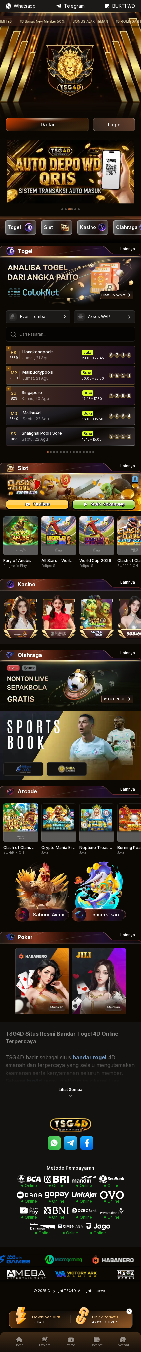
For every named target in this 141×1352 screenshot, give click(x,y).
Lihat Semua (70, 1089)
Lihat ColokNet (113, 295)
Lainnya (127, 248)
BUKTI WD (123, 6)
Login (114, 124)
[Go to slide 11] (80, 452)
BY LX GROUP (114, 699)
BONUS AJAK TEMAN (64, 21)
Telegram (74, 6)
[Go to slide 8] (70, 452)
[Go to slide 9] (74, 452)
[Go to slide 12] (84, 452)
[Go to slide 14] (90, 452)
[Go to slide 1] (62, 209)
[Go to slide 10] (77, 452)
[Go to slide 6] (64, 452)
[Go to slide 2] (66, 209)
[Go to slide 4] (73, 209)
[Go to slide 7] (67, 452)
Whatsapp (25, 6)
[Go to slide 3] (69, 209)
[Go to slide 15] (93, 452)
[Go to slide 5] (79, 209)
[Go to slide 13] (87, 452)
